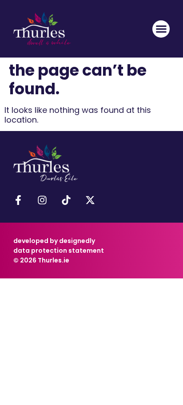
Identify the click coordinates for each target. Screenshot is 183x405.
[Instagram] (42, 200)
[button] (161, 29)
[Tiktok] (66, 200)
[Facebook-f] (18, 200)
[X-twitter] (90, 200)
